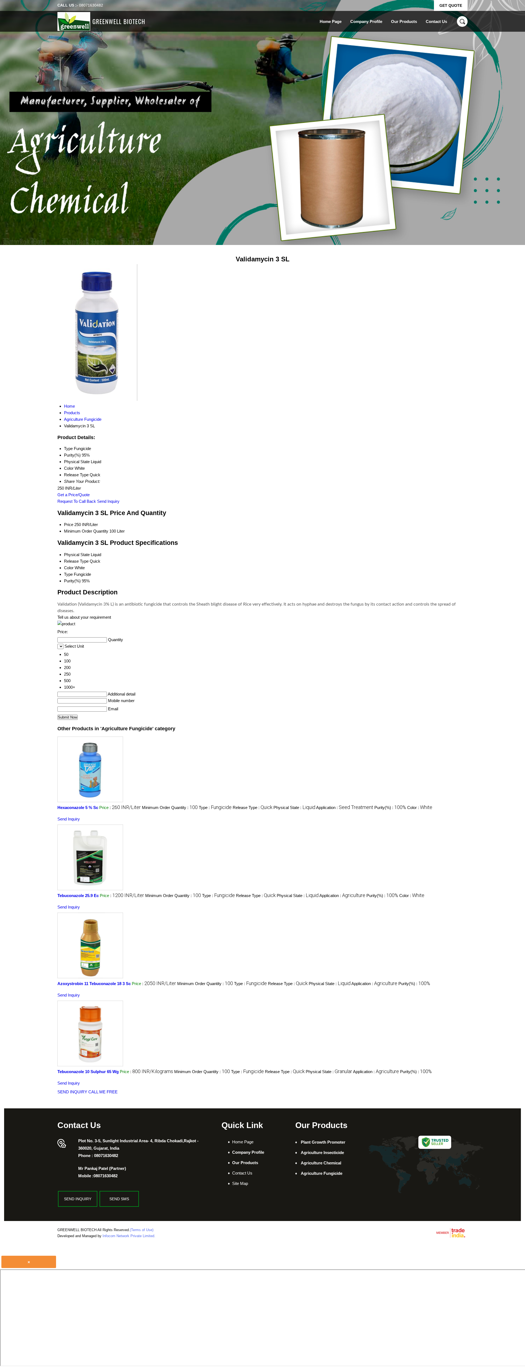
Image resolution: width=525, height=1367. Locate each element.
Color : (419, 807)
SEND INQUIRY (72, 1091)
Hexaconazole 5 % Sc (77, 807)
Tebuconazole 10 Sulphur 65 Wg (88, 1071)
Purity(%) (72, 581)
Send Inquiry (108, 501)
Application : (344, 807)
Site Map (240, 1183)
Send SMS (119, 1199)
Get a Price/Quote (73, 494)
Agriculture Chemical (321, 1163)
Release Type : (252, 807)
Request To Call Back (76, 501)
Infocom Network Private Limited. (129, 1236)
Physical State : (294, 807)
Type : (215, 807)
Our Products (404, 21)
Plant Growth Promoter (323, 1142)
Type (68, 574)
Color (69, 567)
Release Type (76, 561)
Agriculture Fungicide (321, 1173)
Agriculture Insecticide (322, 1152)
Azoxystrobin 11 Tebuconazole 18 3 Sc (94, 983)
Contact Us (436, 21)
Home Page (331, 21)
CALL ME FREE (103, 1091)
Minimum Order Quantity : (170, 807)
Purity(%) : (390, 807)
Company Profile (366, 21)
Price (68, 524)
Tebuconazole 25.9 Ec (78, 895)
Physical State (77, 554)
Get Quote (450, 5)
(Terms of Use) (141, 1230)
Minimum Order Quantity (86, 531)
